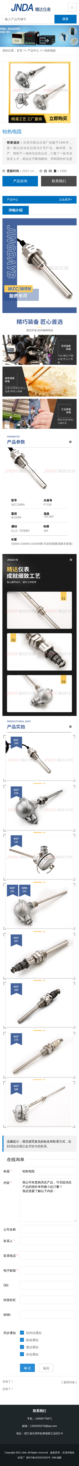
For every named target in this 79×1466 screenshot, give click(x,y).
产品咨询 (20, 181)
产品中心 (33, 50)
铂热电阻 (50, 50)
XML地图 (56, 1457)
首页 (19, 50)
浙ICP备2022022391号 (38, 1457)
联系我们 (59, 181)
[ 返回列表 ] (69, 1382)
